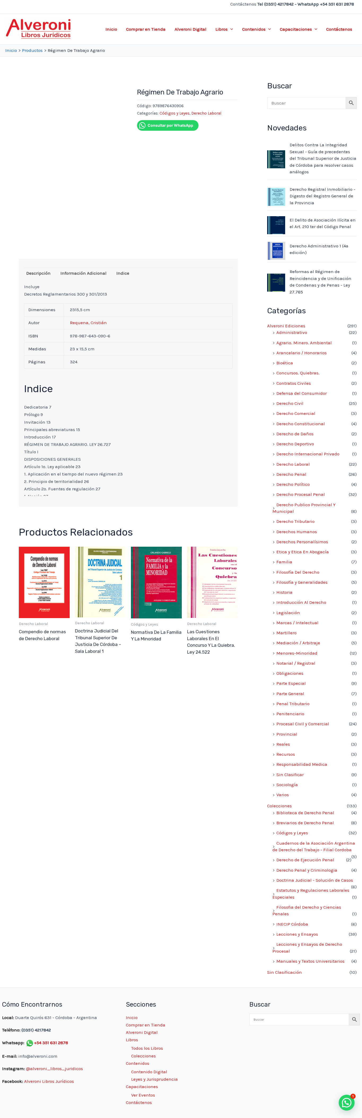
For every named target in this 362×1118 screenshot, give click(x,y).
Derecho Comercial (295, 413)
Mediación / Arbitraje (298, 642)
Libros (221, 29)
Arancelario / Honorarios (301, 352)
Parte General (290, 693)
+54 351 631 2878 (51, 1042)
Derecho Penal (291, 474)
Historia (284, 592)
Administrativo (291, 332)
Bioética (284, 362)
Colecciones (279, 805)
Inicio (111, 29)
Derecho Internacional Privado (307, 453)
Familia (284, 561)
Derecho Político (293, 484)
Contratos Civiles (293, 383)
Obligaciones (289, 673)
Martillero (286, 632)
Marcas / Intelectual (297, 622)
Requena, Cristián (88, 322)
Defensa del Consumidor (301, 393)
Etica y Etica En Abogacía (302, 551)
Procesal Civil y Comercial (302, 723)
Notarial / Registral (295, 663)
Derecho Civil (289, 403)
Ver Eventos (143, 1095)
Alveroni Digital (190, 29)
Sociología (287, 784)
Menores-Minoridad (296, 653)
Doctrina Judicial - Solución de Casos (314, 880)
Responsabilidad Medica (301, 764)
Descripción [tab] (38, 273)
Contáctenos (339, 29)
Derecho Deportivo (295, 443)
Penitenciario (290, 713)
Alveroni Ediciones (286, 325)
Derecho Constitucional (300, 423)
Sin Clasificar (290, 774)
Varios (282, 794)
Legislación (288, 612)
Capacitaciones (296, 29)
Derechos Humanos (296, 531)
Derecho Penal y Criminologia (306, 870)
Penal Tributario (293, 703)
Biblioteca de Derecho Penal (305, 812)
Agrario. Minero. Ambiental (304, 342)
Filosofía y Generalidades (302, 582)
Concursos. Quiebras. (298, 372)
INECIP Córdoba (292, 924)
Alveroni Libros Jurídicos (49, 1081)
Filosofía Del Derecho (297, 572)
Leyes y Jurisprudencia (154, 1079)
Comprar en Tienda (146, 29)
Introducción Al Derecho (301, 602)
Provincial (286, 734)
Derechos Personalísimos (302, 541)
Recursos (285, 754)
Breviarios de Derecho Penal (305, 822)
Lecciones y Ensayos (297, 934)
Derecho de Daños (295, 433)
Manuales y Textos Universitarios (310, 961)
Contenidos (254, 29)
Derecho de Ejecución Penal (305, 859)
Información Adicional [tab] (83, 273)
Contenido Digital (149, 1071)
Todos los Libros (147, 1048)
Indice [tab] (122, 273)
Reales (283, 744)
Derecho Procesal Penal (300, 494)
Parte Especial (291, 683)
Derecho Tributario (295, 521)
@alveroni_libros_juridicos (54, 1068)
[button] (230, 29)
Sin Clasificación (284, 972)
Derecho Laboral (206, 113)
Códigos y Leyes (174, 113)
